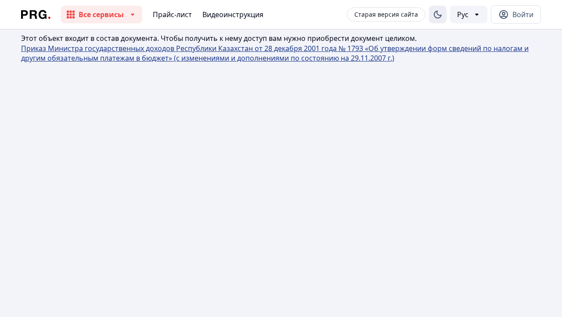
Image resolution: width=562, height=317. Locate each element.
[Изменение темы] (438, 14)
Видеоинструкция (232, 14)
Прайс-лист (172, 14)
